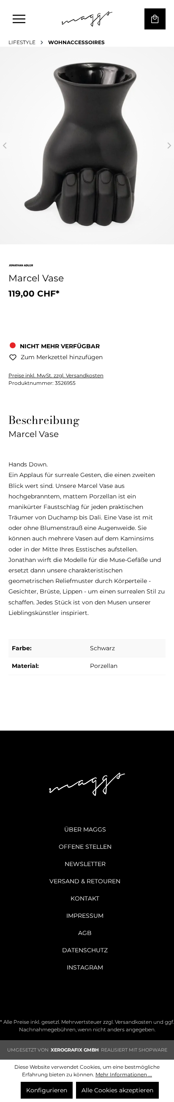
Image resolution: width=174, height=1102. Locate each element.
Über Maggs (85, 829)
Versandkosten (133, 1022)
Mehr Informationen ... (123, 1074)
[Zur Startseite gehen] (87, 18)
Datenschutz (85, 950)
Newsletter (85, 864)
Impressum (84, 915)
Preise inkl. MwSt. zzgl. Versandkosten (55, 375)
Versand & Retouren (84, 881)
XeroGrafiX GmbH (75, 1050)
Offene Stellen (85, 846)
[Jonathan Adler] (21, 267)
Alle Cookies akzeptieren (117, 1090)
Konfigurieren (46, 1090)
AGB (85, 933)
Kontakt (85, 898)
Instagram (85, 967)
